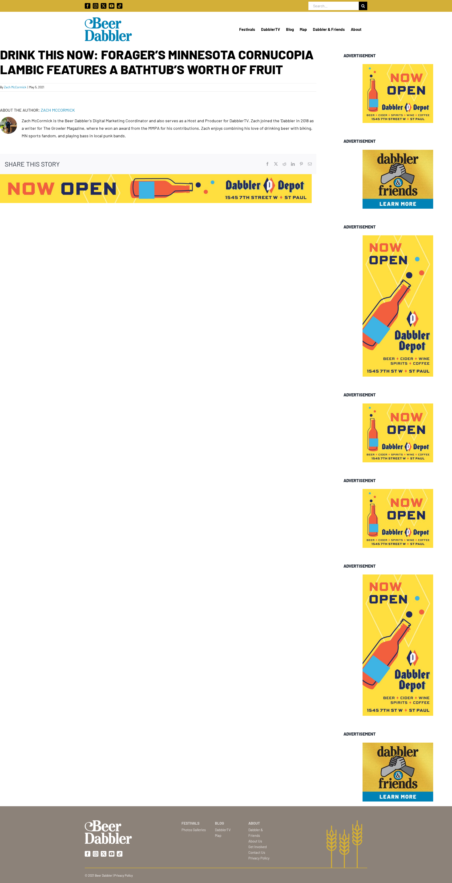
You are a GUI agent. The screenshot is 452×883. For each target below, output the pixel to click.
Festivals (190, 823)
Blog (219, 823)
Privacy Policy (259, 858)
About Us (255, 841)
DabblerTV (223, 830)
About (254, 823)
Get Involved (257, 847)
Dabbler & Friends (255, 833)
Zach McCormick (15, 87)
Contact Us (256, 852)
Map (218, 835)
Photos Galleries (194, 830)
